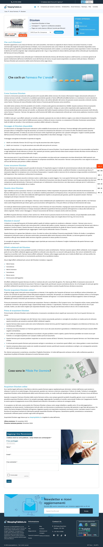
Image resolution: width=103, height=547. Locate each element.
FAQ (89, 7)
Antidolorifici (65, 7)
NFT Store (89, 545)
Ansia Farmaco (75, 7)
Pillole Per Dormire (38, 371)
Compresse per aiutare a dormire (50, 7)
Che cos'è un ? (30, 77)
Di (38, 7)
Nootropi (84, 7)
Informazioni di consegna (43, 532)
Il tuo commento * (11, 462)
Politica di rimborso (44, 535)
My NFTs (96, 545)
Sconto (30, 538)
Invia (9, 481)
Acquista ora (58, 32)
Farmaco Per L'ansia (39, 77)
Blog (40, 526)
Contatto (95, 7)
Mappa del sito (32, 531)
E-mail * (8, 454)
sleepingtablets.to (35, 417)
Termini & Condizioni (33, 535)
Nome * (8, 447)
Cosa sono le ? (29, 371)
